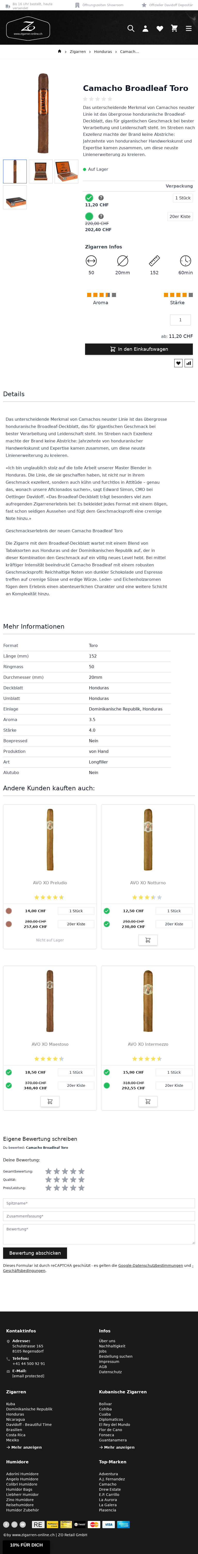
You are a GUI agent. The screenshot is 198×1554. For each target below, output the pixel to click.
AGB (103, 1367)
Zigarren (78, 52)
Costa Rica (16, 1435)
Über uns (107, 1341)
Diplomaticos (111, 1419)
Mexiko (12, 1440)
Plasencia (107, 1510)
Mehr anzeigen (26, 1447)
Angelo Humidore (22, 1479)
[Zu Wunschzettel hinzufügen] (178, 363)
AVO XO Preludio (50, 882)
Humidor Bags (19, 1489)
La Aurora (108, 1500)
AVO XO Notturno (148, 882)
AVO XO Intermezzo (148, 1044)
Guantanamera (113, 1440)
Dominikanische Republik (29, 1409)
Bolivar (105, 1404)
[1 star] (48, 1171)
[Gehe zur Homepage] (59, 52)
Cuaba (105, 1414)
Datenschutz (110, 1372)
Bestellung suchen (116, 1356)
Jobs (102, 1351)
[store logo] (26, 29)
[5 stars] (81, 1171)
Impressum (109, 1362)
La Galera (108, 1505)
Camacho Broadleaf (130, 52)
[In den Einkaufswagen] (148, 940)
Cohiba (105, 1409)
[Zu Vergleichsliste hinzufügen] (189, 363)
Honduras (103, 52)
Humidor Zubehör (22, 1510)
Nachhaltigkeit (112, 1346)
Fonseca (106, 1435)
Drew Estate (110, 1489)
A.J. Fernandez (112, 1479)
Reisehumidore (20, 1505)
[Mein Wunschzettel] (160, 28)
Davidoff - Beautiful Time (29, 1425)
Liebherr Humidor (22, 1495)
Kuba (10, 1404)
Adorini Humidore (22, 1474)
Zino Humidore (20, 1500)
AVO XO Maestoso (50, 1044)
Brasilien (14, 1430)
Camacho (108, 1484)
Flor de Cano (110, 1430)
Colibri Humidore (21, 1484)
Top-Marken (112, 1461)
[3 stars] (65, 1171)
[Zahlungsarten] (81, 1524)
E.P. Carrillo (109, 1495)
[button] (26, 1547)
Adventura (108, 1474)
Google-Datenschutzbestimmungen (150, 1265)
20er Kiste (174, 924)
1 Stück (174, 911)
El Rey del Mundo (114, 1425)
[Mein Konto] (145, 28)
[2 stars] (57, 1171)
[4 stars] (73, 1171)
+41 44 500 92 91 (28, 1364)
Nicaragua (15, 1419)
